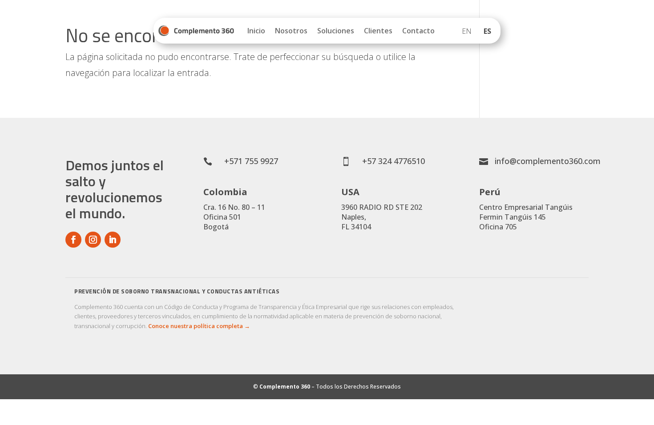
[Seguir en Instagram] (93, 240)
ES (487, 31)
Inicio (256, 31)
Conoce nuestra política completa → (199, 326)
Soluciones (335, 31)
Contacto (418, 31)
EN (467, 31)
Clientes (378, 31)
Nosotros (291, 31)
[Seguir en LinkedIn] (113, 240)
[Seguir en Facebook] (73, 240)
